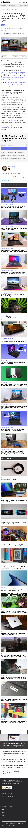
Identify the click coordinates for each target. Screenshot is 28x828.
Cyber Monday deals (11, 120)
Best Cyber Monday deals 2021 (16, 83)
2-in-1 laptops (12, 5)
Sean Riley (9, 25)
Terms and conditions (7, 793)
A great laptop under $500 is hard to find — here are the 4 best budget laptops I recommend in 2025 (14, 745)
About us (4, 809)
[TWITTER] (9, 169)
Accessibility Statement (7, 806)
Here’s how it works (14, 34)
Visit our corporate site (12, 783)
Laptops (3, 9)
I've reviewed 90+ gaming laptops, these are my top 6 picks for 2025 (13, 766)
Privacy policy (5, 799)
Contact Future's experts (7, 796)
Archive (3, 812)
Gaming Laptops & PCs (12, 9)
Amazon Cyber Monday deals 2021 (13, 85)
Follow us (16, 56)
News (3, 25)
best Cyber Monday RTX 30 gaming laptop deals (13, 77)
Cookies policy (5, 803)
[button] (2, 2)
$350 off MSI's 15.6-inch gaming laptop (13, 72)
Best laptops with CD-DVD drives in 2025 (14, 772)
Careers (3, 815)
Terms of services (18, 152)
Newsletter (24, 56)
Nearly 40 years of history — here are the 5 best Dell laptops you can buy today (14, 753)
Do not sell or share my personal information (12, 818)
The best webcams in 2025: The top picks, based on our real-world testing (14, 760)
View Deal (4, 95)
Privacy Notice (20, 154)
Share (5, 56)
